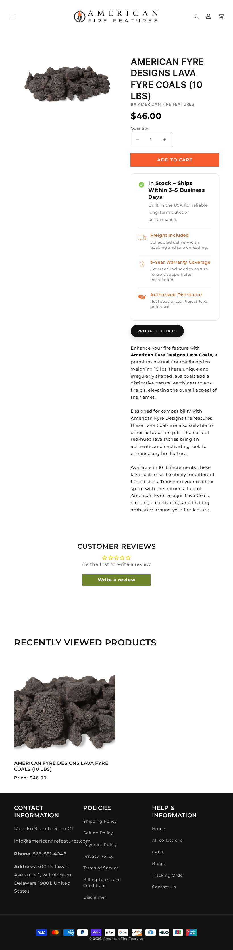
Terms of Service (101, 867)
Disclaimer (95, 897)
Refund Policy (98, 832)
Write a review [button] (116, 580)
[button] (12, 16)
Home (158, 828)
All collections (167, 840)
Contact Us (164, 886)
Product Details (157, 331)
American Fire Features (123, 939)
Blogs (158, 863)
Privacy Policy (98, 856)
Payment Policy (100, 844)
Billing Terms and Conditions (102, 882)
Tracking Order (168, 875)
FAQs (157, 852)
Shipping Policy (100, 821)
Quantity (139, 128)
